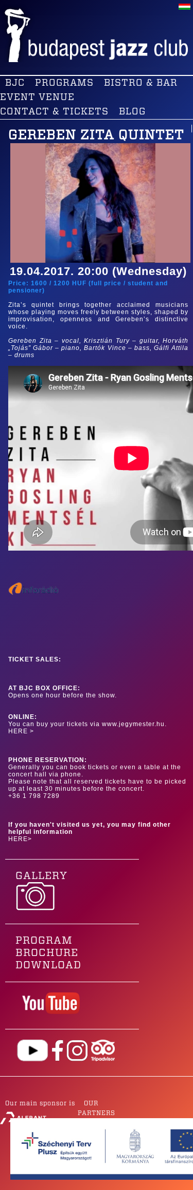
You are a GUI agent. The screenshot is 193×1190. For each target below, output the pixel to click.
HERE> (20, 839)
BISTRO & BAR (141, 83)
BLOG (132, 111)
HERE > (21, 731)
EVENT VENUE (37, 97)
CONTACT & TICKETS (54, 111)
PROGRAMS (64, 83)
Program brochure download (48, 952)
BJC (15, 83)
